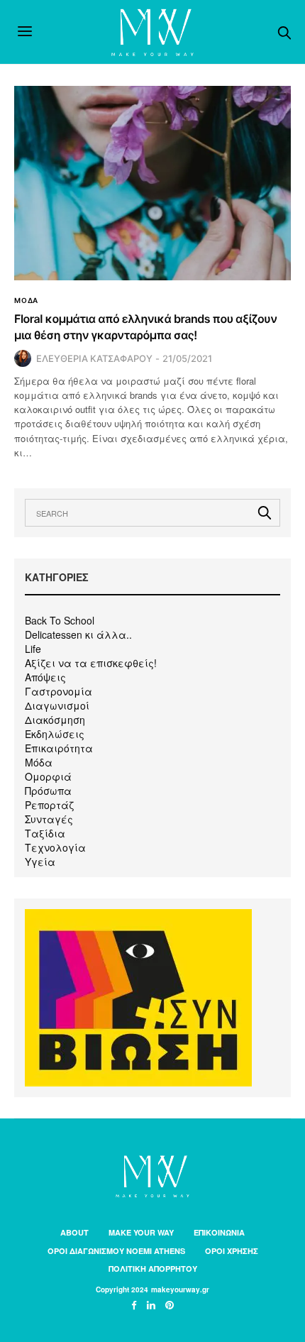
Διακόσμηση (55, 720)
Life (33, 649)
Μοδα (26, 300)
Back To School (59, 620)
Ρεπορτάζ (49, 805)
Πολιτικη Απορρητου (153, 1268)
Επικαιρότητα (59, 748)
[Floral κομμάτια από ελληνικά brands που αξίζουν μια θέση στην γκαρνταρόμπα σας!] (152, 183)
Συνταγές (49, 819)
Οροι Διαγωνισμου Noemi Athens (116, 1250)
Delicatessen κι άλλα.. (78, 634)
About (74, 1232)
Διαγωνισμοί (57, 705)
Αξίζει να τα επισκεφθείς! (91, 663)
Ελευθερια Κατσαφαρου (94, 358)
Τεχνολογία (55, 847)
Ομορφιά (48, 776)
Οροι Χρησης (231, 1250)
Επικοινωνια (219, 1232)
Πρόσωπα (48, 791)
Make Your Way (141, 1232)
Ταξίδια (45, 833)
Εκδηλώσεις (54, 734)
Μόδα (38, 762)
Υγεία (40, 862)
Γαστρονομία (58, 691)
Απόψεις (45, 677)
